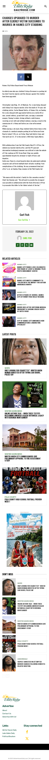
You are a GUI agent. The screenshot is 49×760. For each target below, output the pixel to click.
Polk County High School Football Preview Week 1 (23, 500)
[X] (28, 77)
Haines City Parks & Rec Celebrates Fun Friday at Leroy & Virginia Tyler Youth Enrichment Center (31, 269)
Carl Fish (27, 238)
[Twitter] (27, 738)
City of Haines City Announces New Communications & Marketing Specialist (30, 322)
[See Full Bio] (29, 220)
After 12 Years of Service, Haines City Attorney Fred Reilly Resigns (30, 296)
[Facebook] (20, 77)
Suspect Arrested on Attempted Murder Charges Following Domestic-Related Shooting (31, 663)
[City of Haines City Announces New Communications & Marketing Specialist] (9, 321)
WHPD (7, 368)
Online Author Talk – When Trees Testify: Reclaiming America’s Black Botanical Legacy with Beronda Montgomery (24, 415)
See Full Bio (23, 219)
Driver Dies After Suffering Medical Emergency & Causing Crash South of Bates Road (31, 309)
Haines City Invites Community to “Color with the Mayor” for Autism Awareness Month (31, 282)
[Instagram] (22, 245)
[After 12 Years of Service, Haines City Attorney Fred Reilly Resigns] (9, 294)
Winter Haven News (13, 411)
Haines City (21, 264)
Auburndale (22, 659)
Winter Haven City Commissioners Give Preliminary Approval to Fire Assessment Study (23, 458)
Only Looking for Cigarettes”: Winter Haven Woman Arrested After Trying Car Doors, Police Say (23, 372)
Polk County (10, 497)
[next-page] (7, 675)
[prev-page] (3, 675)
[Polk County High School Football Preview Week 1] (24, 480)
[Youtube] (31, 245)
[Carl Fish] (20, 238)
